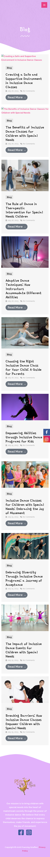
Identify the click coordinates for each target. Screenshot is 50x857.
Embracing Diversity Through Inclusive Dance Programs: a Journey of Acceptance (24, 578)
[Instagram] (29, 832)
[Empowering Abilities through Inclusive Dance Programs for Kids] (25, 407)
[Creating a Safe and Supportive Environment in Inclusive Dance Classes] (25, 58)
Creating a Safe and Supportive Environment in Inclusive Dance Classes (24, 80)
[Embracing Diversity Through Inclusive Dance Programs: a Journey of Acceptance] (25, 546)
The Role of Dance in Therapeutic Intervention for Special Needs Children (24, 210)
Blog (9, 68)
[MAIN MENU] (44, 5)
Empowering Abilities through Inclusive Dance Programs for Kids (24, 437)
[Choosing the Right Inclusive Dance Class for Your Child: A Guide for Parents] (25, 332)
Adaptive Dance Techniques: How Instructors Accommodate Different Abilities (24, 288)
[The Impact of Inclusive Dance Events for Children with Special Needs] (25, 617)
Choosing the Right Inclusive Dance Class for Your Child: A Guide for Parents (23, 367)
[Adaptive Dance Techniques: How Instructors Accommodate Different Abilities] (25, 252)
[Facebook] (21, 832)
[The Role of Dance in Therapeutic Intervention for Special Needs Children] (25, 175)
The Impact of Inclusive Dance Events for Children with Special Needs (24, 650)
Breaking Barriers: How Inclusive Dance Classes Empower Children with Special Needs (24, 721)
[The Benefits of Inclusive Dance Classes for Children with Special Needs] (25, 110)
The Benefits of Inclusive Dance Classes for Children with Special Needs (25, 133)
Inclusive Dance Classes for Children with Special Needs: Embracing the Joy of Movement (25, 506)
